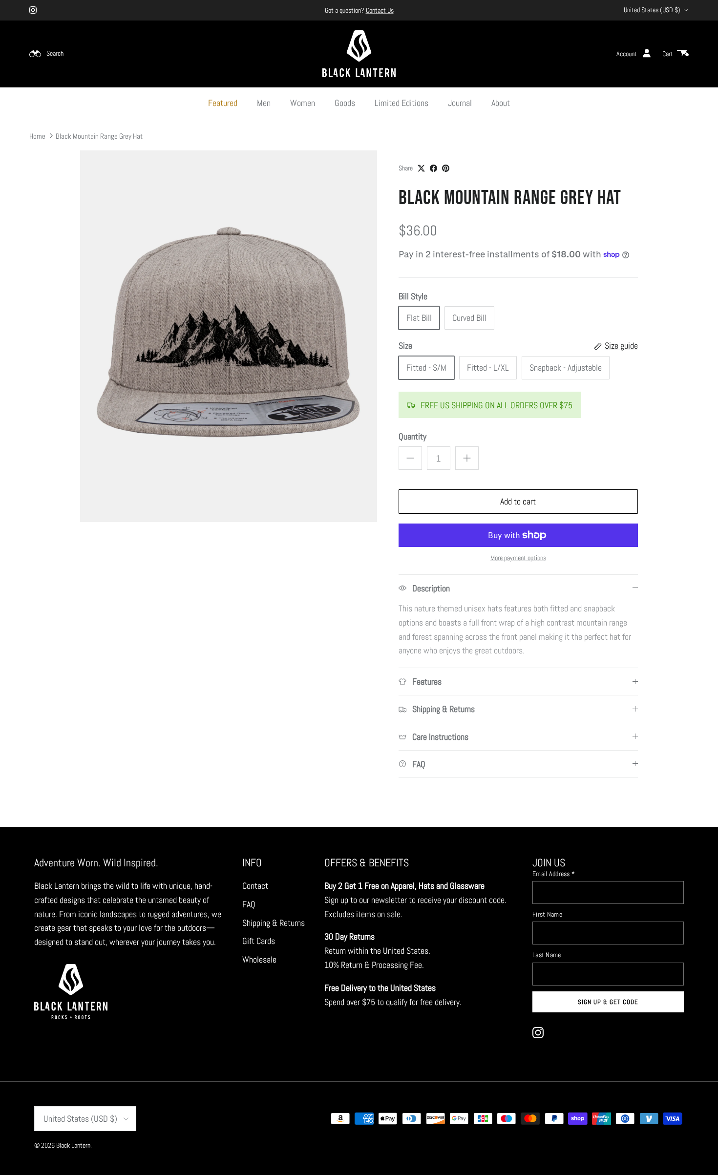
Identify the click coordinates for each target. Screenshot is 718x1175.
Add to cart (518, 501)
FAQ (248, 904)
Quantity (412, 436)
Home (37, 135)
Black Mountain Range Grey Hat (99, 135)
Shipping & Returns (273, 922)
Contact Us (380, 10)
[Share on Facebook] (433, 168)
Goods (345, 102)
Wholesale (259, 959)
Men (264, 102)
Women (302, 102)
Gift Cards (258, 940)
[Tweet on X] (421, 168)
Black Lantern (73, 1145)
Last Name (546, 954)
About (500, 102)
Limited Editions (401, 102)
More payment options (518, 558)
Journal (460, 102)
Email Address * (553, 873)
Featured (222, 102)
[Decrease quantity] (410, 458)
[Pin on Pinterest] (445, 168)
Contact (255, 885)
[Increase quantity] (467, 458)
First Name (547, 914)
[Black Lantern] (359, 53)
